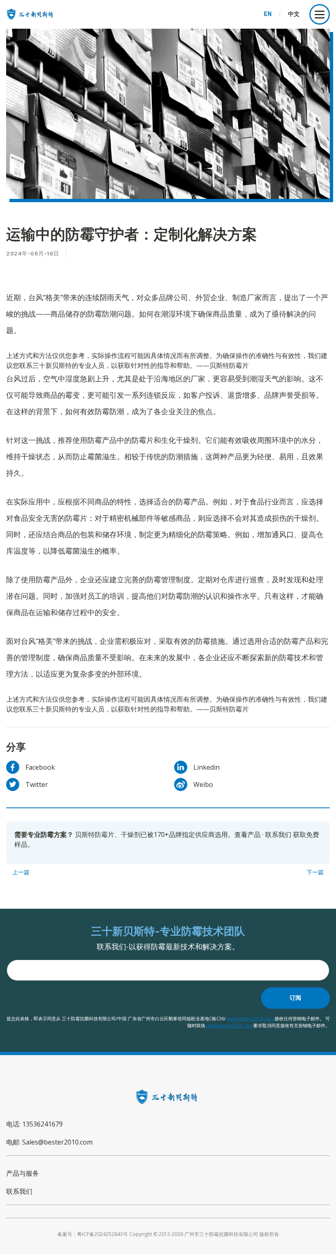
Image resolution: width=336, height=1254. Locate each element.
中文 (294, 14)
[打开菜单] (319, 14)
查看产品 (247, 834)
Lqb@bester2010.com (229, 1025)
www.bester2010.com (251, 1018)
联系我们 (278, 834)
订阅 (296, 997)
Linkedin (206, 767)
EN (268, 14)
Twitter (36, 784)
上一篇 (21, 872)
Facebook (40, 767)
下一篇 (315, 872)
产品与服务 (22, 1173)
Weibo (203, 784)
